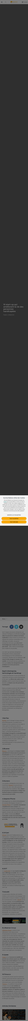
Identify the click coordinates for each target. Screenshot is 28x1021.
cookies (5, 501)
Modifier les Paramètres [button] (14, 515)
